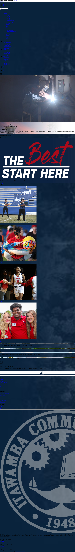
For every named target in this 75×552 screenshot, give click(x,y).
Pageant (7, 26)
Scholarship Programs (7, 52)
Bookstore (7, 29)
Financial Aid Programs (7, 51)
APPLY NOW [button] (2, 123)
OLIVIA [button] (1, 362)
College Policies (2, 394)
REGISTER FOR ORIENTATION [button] (13, 182)
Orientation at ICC (6, 48)
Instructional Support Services (10, 36)
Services (5, 28)
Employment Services (7, 62)
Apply (3, 66)
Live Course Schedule (7, 44)
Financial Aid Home (6, 50)
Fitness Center (7, 35)
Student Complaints (8, 38)
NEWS (3, 183)
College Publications (3, 407)
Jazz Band (8, 16)
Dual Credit (5, 61)
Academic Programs (6, 57)
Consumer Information (7, 55)
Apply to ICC (2, 379)
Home (3, 10)
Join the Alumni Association (4, 408)
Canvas (3, 68)
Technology (7, 40)
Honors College (6, 60)
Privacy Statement (21, 551)
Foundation (7, 24)
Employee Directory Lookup (9, 22)
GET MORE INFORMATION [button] (4, 369)
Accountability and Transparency (4, 393)
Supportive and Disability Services (10, 39)
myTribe (3, 67)
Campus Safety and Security (9, 30)
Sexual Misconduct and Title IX (11, 31)
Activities (7, 14)
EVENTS (3, 184)
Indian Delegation (9, 18)
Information (5, 13)
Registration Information (7, 43)
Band (8, 15)
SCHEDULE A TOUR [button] (3, 182)
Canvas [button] (3, 4)
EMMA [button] (1, 363)
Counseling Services (8, 33)
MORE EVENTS (2, 341)
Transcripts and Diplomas (7, 46)
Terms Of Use (17, 551)
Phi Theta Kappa (9, 19)
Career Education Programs (7, 58)
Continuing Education (7, 64)
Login (25, 551)
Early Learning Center (9, 32)
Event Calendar (8, 23)
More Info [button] (15, 0)
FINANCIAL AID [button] (3, 133)
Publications (2, 389)
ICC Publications (8, 25)
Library (7, 37)
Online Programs (6, 59)
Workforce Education (7, 63)
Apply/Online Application (7, 42)
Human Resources (2, 395)
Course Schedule (2, 387)
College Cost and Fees (7, 53)
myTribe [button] (3, 3)
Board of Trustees (8, 21)
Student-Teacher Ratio (5, 136)
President (7, 27)
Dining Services (8, 34)
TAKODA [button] (1, 361)
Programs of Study (4, 56)
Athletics (5, 12)
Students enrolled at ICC (6, 135)
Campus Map (2, 541)
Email (3, 69)
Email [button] (3, 6)
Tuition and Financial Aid (3, 382)
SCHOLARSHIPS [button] (8, 133)
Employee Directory (3, 401)
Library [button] (3, 5)
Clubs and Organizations (10, 20)
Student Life (2, 262)
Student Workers (6, 54)
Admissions (3, 41)
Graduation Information (7, 47)
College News (2, 399)
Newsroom (5, 11)
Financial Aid (4, 49)
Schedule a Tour (2, 381)
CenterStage (9, 17)
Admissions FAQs (6, 45)
